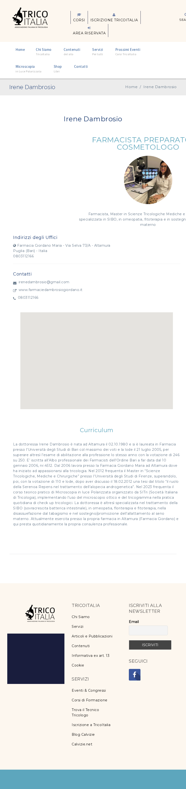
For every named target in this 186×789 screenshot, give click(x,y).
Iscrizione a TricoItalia (91, 725)
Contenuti (81, 646)
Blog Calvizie (83, 734)
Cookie (78, 665)
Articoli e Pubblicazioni (92, 636)
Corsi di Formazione (90, 700)
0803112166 (28, 297)
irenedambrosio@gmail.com (44, 282)
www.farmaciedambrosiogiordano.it (51, 290)
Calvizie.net (82, 744)
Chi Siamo (81, 617)
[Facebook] (134, 675)
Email (134, 622)
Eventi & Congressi (89, 690)
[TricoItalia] (30, 17)
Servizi (78, 626)
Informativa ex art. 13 (90, 655)
